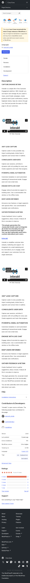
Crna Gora (9, 558)
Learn (3, 528)
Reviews (6, 62)
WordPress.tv (7, 536)
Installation (6, 67)
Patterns (18, 522)
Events (18, 531)
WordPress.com (7, 542)
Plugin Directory (6, 7)
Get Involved (20, 528)
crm (18, 455)
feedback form (24, 455)
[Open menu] (27, 2)
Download (6, 52)
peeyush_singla (8, 47)
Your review (5, 491)
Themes (18, 516)
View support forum (8, 503)
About (3, 513)
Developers (5, 533)
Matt (4, 545)
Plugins (18, 519)
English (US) (25, 451)
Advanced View (6, 463)
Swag (18, 536)
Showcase (19, 513)
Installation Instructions (9, 397)
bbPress (5, 548)
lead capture (24, 458)
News (3, 516)
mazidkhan (8, 427)
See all (26, 491)
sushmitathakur (9, 422)
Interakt (5, 238)
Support (5, 75)
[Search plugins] (19, 13)
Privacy (4, 522)
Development (7, 71)
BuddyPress (6, 550)
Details (5, 58)
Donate (19, 533)
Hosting (4, 519)
